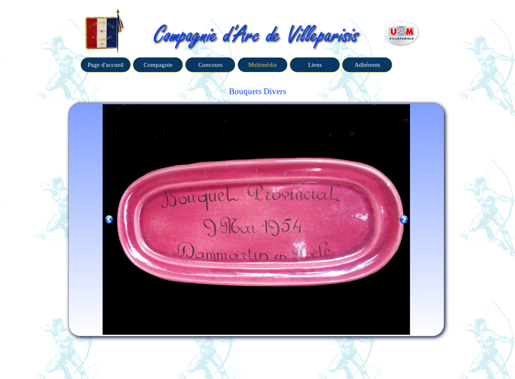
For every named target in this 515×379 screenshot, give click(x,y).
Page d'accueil (106, 65)
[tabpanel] (257, 91)
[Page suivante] (404, 219)
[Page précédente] (109, 219)
